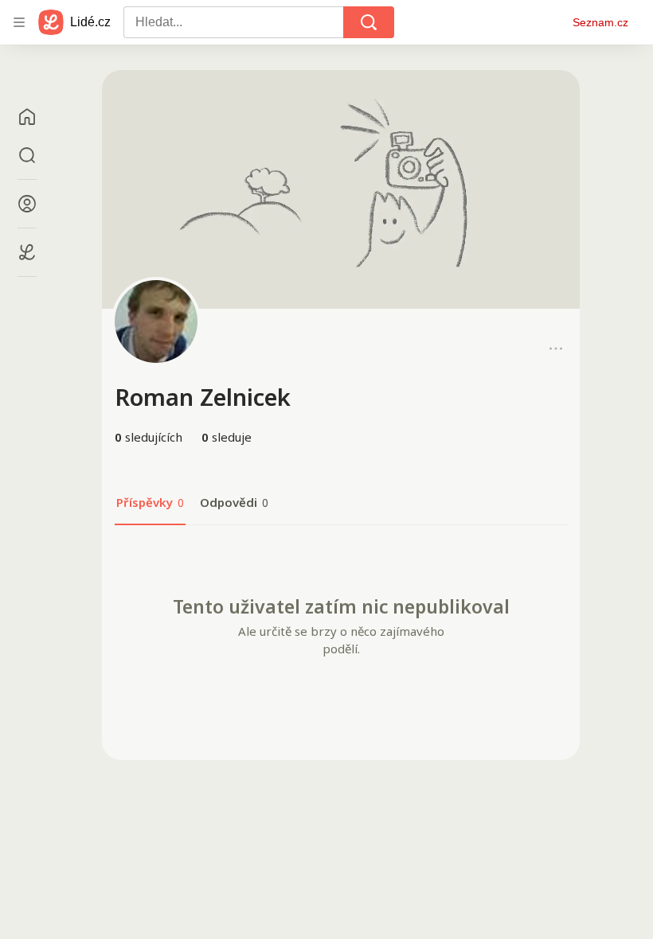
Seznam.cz (600, 22)
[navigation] (19, 22)
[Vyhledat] (368, 22)
